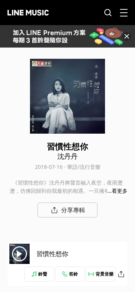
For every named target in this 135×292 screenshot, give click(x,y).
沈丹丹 (67, 156)
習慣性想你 (52, 253)
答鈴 (73, 274)
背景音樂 (105, 274)
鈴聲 (42, 274)
